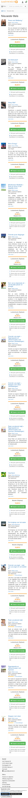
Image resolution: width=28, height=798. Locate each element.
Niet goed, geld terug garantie (18, 49)
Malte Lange (15, 190)
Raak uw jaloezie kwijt (15, 620)
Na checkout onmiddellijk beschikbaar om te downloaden (16, 52)
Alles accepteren (5, 793)
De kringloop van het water (17, 522)
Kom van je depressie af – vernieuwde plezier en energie (16, 284)
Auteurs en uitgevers (7, 777)
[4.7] (11, 626)
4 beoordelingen (18, 676)
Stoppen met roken (14, 716)
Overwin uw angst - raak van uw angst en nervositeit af (17, 566)
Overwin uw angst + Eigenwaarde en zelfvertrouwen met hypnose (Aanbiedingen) (16, 338)
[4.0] (11, 722)
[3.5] (11, 575)
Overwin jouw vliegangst (16, 234)
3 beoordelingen (18, 575)
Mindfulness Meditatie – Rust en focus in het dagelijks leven (16, 186)
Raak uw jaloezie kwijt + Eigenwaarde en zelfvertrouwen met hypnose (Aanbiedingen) (16, 428)
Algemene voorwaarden (8, 781)
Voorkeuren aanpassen (6, 796)
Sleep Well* (12, 102)
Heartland (11, 473)
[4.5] (11, 676)
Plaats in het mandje (18, 46)
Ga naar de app (6, 786)
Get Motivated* (13, 60)
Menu (4, 6)
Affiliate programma (7, 779)
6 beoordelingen (18, 626)
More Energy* (12, 143)
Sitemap (4, 782)
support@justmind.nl (9, 771)
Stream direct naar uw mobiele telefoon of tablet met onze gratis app (17, 226)
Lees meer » (11, 35)
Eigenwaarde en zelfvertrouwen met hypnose (14, 668)
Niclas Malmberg (16, 475)
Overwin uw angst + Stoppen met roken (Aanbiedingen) (14, 384)
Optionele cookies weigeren (15, 793)
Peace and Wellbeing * (15, 20)
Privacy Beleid (6, 784)
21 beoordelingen (18, 722)
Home (4, 11)
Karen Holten (15, 22)
